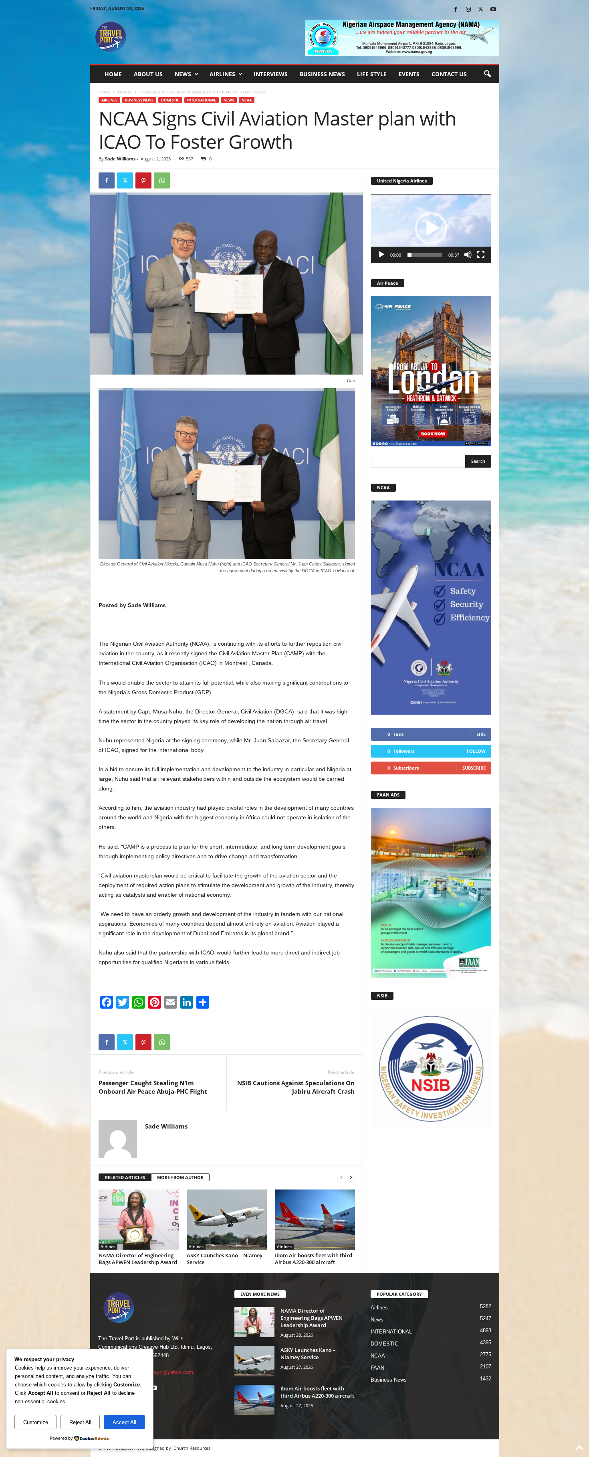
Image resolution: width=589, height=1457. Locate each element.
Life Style (372, 74)
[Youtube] (493, 10)
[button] (487, 74)
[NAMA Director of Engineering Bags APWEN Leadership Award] (139, 1220)
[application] (431, 228)
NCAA (247, 100)
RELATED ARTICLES (125, 1177)
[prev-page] (341, 1177)
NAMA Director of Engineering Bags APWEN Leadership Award (138, 1259)
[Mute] (468, 255)
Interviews (271, 74)
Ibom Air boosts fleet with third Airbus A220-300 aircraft (313, 1259)
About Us (148, 74)
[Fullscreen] (481, 255)
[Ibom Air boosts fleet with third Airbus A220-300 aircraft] (315, 1220)
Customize (35, 1422)
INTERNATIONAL (201, 100)
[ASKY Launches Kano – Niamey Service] (227, 1220)
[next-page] (351, 1177)
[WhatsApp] (162, 180)
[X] (481, 10)
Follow (476, 751)
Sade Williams (120, 159)
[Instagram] (468, 10)
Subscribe (474, 768)
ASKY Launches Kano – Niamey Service (224, 1259)
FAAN (377, 1368)
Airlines (222, 74)
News (183, 74)
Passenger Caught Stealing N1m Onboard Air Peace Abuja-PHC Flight (153, 1087)
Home (113, 74)
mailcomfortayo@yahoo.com (160, 1372)
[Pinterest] (143, 180)
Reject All (80, 1422)
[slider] (424, 255)
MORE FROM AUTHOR (180, 1177)
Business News (322, 74)
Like (481, 734)
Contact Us (449, 74)
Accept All (124, 1422)
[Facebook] (456, 10)
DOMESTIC (170, 100)
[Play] (381, 255)
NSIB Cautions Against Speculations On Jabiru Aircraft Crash (296, 1087)
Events (409, 74)
